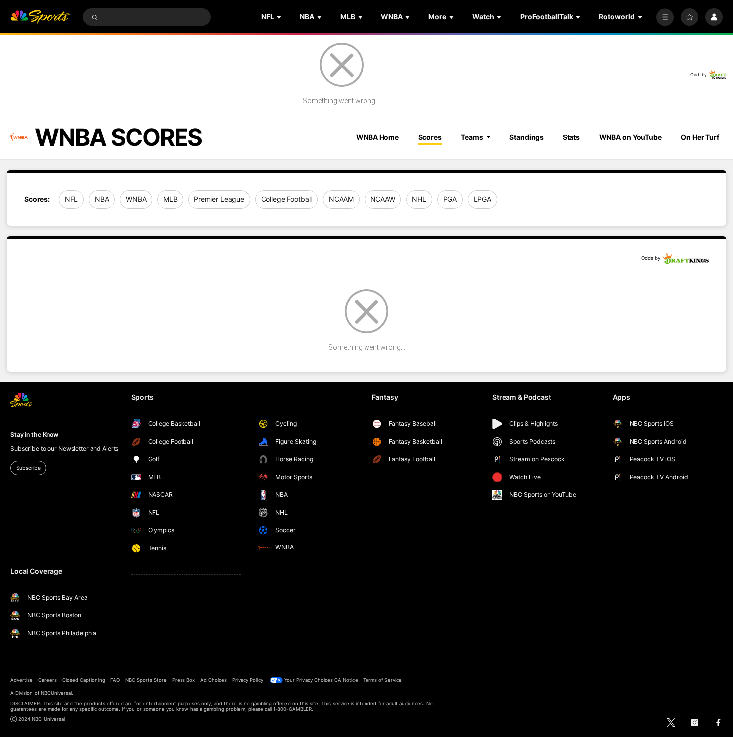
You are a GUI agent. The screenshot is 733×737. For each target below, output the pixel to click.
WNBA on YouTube (630, 137)
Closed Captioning (83, 680)
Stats (571, 137)
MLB (170, 199)
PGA (450, 199)
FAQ (115, 680)
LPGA (482, 199)
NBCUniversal (56, 693)
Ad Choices (213, 680)
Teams (472, 137)
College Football (286, 199)
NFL (71, 199)
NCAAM (341, 199)
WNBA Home (377, 137)
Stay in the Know (34, 434)
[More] (665, 17)
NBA (102, 199)
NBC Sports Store (146, 680)
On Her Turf (700, 137)
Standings (526, 137)
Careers (47, 680)
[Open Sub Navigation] (280, 17)
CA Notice (346, 680)
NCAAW (382, 199)
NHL (419, 199)
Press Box (183, 680)
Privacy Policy (247, 680)
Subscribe (28, 468)
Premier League (219, 199)
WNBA (136, 199)
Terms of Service (382, 680)
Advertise (21, 680)
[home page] (40, 17)
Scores (430, 137)
